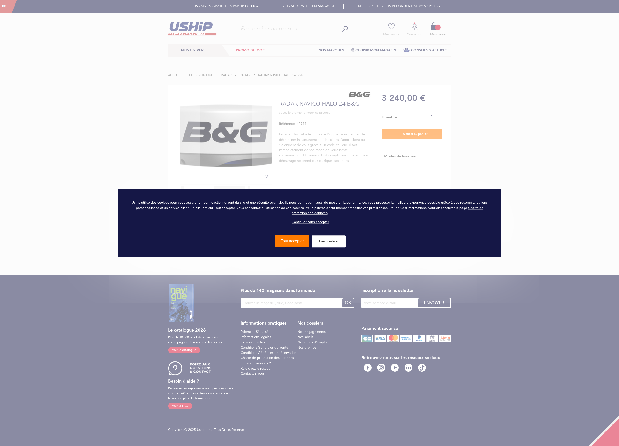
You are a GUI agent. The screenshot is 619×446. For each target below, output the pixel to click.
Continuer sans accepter (310, 222)
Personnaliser (328, 241)
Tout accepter (292, 241)
